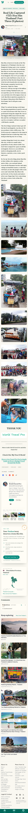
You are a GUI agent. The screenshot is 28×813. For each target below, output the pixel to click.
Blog (2, 770)
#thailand (13, 467)
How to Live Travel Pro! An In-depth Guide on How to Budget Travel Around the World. (14, 461)
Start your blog (19, 2)
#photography (5, 467)
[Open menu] (25, 27)
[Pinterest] (9, 475)
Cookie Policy (4, 800)
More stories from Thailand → (10, 593)
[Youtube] (10, 504)
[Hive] (16, 794)
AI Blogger (4, 784)
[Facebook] (3, 475)
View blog (18, 500)
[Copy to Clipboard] (16, 475)
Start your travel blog (10, 557)
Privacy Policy (4, 798)
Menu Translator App (20, 767)
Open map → (6, 574)
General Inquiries (5, 807)
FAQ (2, 768)
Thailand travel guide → (9, 591)
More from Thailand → (21, 615)
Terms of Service (5, 796)
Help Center (4, 782)
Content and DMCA (6, 805)
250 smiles (4, 471)
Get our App (4, 779)
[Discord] (23, 798)
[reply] (21, 605)
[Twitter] (6, 475)
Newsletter (4, 774)
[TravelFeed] (2, 2)
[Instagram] (20, 798)
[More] (25, 2)
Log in (12, 2)
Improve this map (19, 589)
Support (3, 803)
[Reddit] (13, 475)
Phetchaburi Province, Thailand (14, 8)
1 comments (11, 471)
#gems (19, 467)
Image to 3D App (19, 789)
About (2, 767)
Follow (11, 499)
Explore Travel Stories (6, 772)
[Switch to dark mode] (8, 2)
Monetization (4, 780)
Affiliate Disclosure (6, 802)
